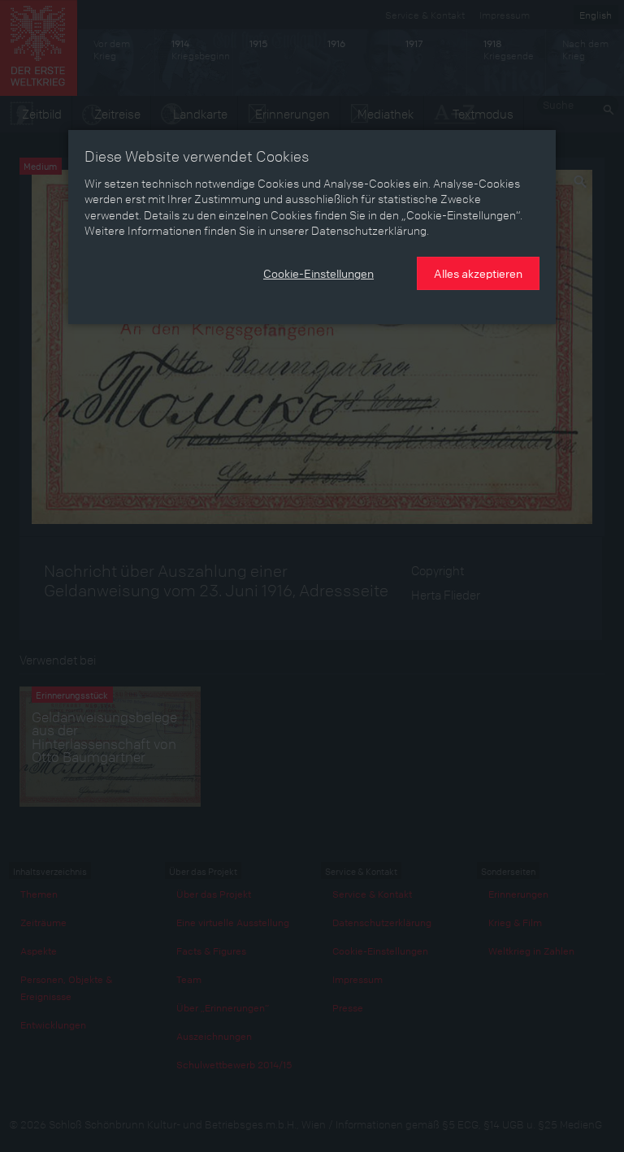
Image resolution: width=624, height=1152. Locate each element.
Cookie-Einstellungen (318, 273)
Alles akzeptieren (478, 273)
